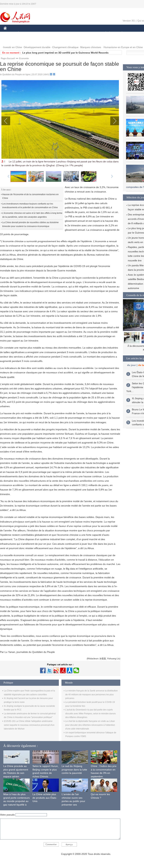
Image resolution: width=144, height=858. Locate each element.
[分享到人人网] (69, 670)
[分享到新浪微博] (56, 670)
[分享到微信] (76, 670)
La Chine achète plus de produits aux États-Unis (44, 798)
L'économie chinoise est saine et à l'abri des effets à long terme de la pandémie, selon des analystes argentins (32, 215)
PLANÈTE (120, 33)
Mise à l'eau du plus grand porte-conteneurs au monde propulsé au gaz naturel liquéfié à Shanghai (16, 801)
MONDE (41, 33)
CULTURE (88, 33)
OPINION (11, 40)
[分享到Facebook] (43, 670)
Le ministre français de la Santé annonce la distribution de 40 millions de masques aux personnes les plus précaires (91, 694)
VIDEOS (40, 40)
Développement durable (37, 47)
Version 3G (129, 20)
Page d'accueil (8, 58)
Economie (24, 58)
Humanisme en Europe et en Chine (123, 47)
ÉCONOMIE (25, 33)
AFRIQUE (56, 33)
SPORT (134, 33)
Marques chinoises (90, 47)
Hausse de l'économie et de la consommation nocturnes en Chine (30, 196)
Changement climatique (65, 47)
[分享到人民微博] (63, 670)
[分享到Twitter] (49, 670)
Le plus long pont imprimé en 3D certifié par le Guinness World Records (65, 52)
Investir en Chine (12, 47)
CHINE (9, 33)
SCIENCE (72, 33)
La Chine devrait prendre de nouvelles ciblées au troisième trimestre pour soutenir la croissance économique (30, 224)
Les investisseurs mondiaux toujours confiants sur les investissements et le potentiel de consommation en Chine (30, 206)
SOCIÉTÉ (104, 33)
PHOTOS (26, 40)
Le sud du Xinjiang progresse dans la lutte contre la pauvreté (74, 769)
